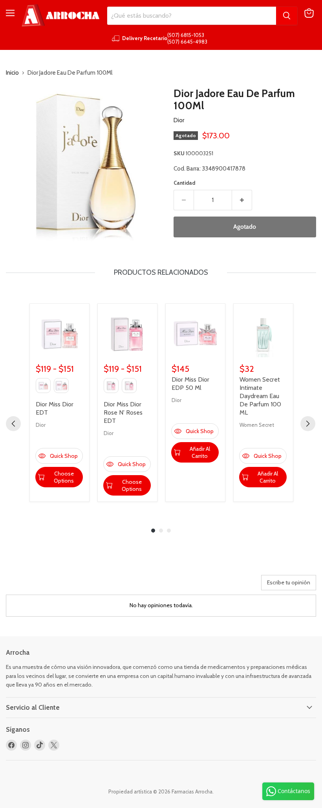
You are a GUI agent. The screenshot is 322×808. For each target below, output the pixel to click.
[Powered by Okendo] (41, 585)
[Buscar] (286, 16)
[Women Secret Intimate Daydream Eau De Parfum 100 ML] (263, 333)
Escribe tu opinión (288, 582)
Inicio (12, 73)
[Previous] (13, 423)
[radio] (43, 385)
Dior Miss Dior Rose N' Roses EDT (123, 412)
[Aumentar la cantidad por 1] (242, 200)
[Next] (307, 423)
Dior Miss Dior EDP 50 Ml (190, 383)
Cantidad (184, 183)
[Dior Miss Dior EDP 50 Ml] (195, 333)
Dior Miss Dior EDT (54, 408)
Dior (179, 120)
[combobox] (191, 16)
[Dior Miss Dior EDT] (59, 333)
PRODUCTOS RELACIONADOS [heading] (161, 272)
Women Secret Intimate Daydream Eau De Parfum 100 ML (260, 396)
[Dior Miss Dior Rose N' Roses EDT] (127, 333)
